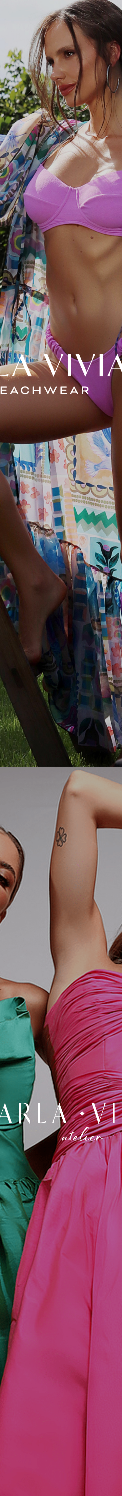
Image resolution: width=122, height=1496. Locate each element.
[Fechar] (61, 374)
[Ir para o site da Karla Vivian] (61, 1122)
